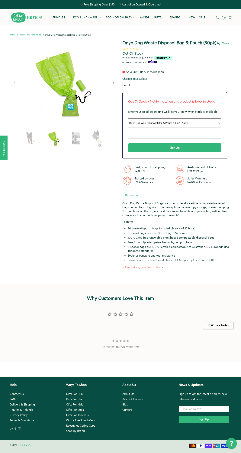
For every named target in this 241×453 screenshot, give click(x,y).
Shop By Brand (75, 431)
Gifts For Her (74, 399)
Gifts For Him (74, 394)
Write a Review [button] (220, 325)
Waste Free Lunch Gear (80, 420)
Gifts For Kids (74, 404)
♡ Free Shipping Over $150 (97, 4)
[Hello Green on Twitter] (11, 429)
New (192, 17)
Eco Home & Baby (119, 17)
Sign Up (204, 419)
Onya (225, 43)
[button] (231, 443)
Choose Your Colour (134, 79)
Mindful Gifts (151, 17)
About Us (128, 394)
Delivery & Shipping (22, 404)
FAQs (13, 399)
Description (132, 195)
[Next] (112, 83)
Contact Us (17, 394)
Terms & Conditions (22, 420)
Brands (175, 17)
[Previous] (15, 83)
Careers (127, 410)
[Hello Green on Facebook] (15, 429)
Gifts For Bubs (75, 410)
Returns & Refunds (21, 410)
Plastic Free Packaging (30, 35)
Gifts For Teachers (77, 415)
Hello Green (24, 445)
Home (12, 35)
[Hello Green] (26, 17)
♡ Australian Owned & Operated (140, 4)
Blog (125, 404)
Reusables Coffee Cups (80, 426)
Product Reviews (132, 399)
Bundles (59, 17)
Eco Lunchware (85, 17)
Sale (202, 17)
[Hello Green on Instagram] (19, 429)
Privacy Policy (19, 415)
